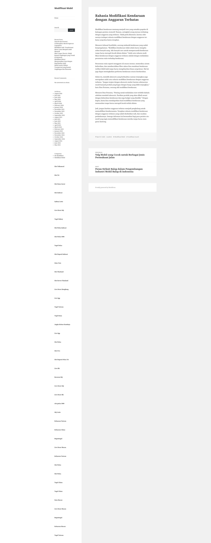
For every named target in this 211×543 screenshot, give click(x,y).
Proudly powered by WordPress (105, 187)
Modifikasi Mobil (63, 8)
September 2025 (59, 115)
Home (56, 18)
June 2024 (57, 143)
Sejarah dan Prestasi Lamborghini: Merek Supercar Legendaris (64, 43)
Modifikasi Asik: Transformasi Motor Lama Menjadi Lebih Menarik (63, 49)
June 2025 (57, 121)
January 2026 (58, 107)
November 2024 (59, 135)
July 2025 (57, 119)
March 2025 (58, 127)
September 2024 (59, 139)
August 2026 (58, 93)
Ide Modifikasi (58, 156)
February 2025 (59, 129)
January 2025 (58, 131)
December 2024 (59, 133)
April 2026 (57, 101)
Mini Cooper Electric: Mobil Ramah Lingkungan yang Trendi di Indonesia (64, 55)
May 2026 (57, 99)
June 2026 (57, 97)
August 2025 (58, 117)
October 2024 (58, 137)
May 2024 (57, 145)
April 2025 (57, 125)
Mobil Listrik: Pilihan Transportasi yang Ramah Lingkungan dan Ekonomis (62, 67)
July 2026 (57, 95)
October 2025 (58, 113)
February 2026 (59, 105)
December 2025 (59, 109)
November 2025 (59, 111)
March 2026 (58, 103)
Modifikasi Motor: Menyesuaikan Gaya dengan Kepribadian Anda (63, 61)
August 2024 (58, 141)
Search (56, 27)
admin (110, 137)
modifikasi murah (133, 137)
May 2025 (57, 123)
